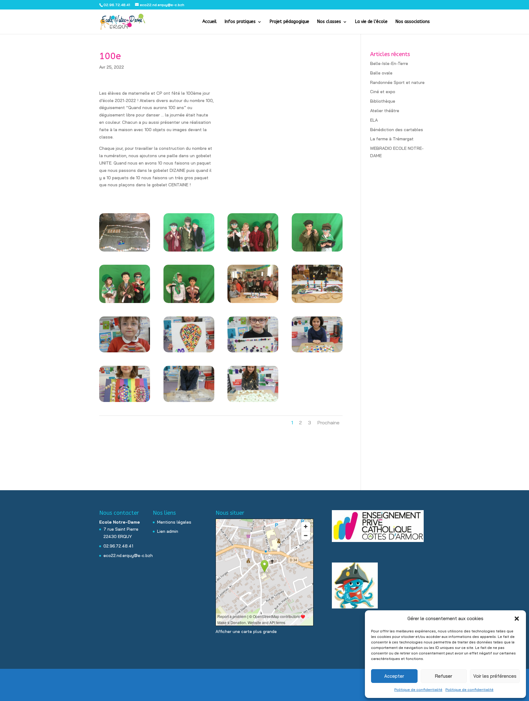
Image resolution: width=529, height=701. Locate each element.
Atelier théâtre (384, 110)
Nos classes (329, 22)
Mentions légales (174, 522)
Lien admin (167, 531)
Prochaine (328, 422)
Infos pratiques (240, 22)
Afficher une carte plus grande (246, 631)
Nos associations (413, 22)
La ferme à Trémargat (392, 139)
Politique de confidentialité (418, 689)
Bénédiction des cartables (396, 129)
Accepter (394, 676)
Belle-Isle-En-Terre (389, 63)
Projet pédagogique (289, 22)
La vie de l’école (371, 22)
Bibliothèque (382, 101)
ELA (374, 120)
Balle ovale (381, 73)
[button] (517, 619)
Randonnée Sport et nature (397, 82)
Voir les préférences (494, 676)
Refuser (443, 676)
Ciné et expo (382, 91)
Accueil (209, 22)
